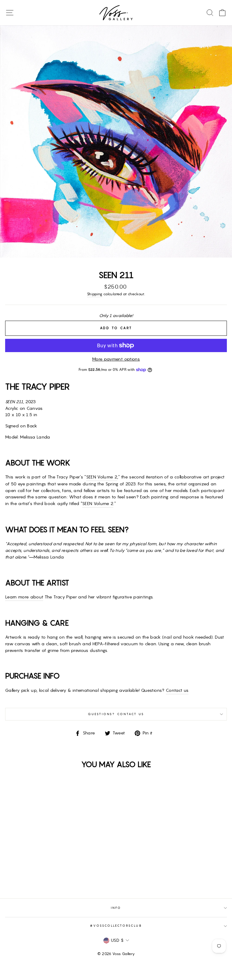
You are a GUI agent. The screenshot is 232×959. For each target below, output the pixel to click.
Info (116, 908)
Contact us (177, 690)
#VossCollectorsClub (116, 926)
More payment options (116, 359)
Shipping (94, 294)
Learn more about (24, 597)
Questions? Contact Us (116, 714)
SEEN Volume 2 (101, 477)
